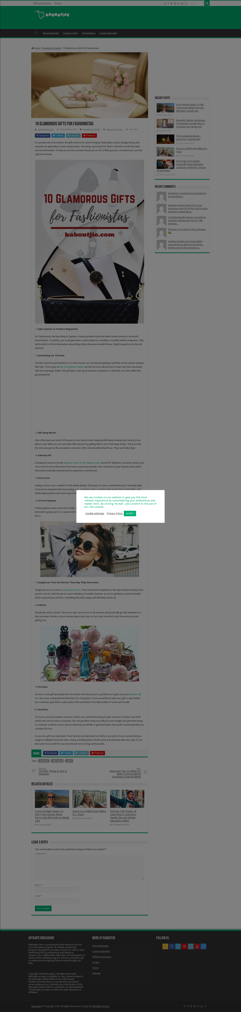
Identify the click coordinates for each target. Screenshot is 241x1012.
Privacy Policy (115, 513)
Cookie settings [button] (94, 513)
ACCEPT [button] (130, 513)
